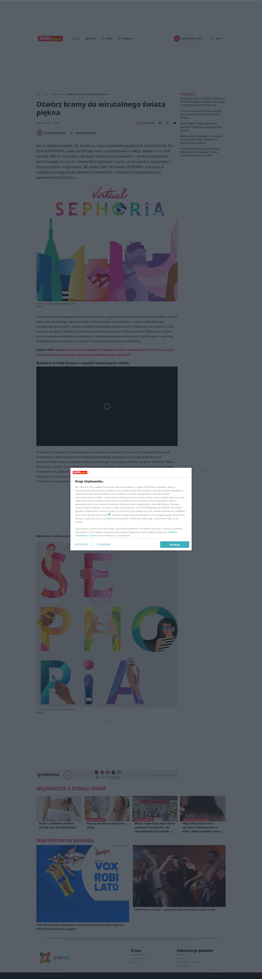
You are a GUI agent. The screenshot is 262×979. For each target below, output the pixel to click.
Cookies (93, 535)
